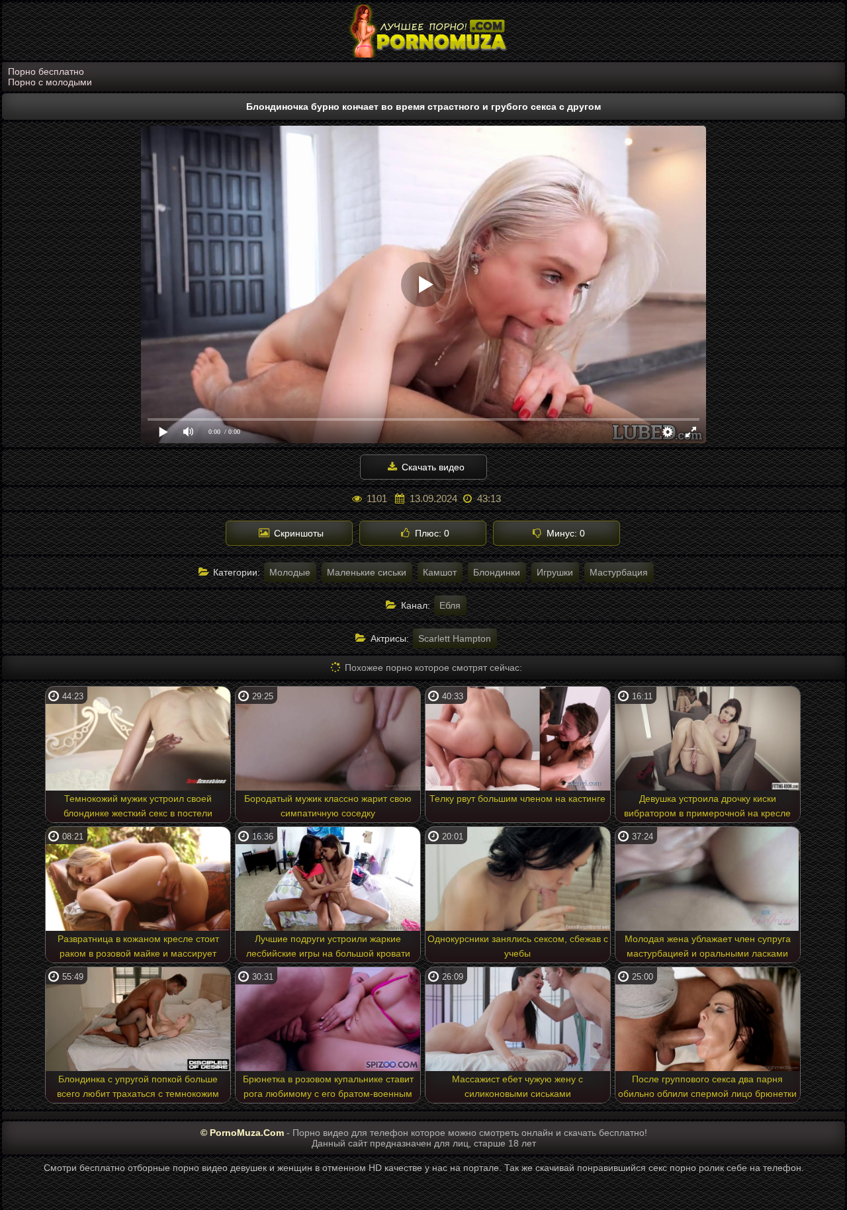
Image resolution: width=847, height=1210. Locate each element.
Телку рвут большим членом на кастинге (517, 798)
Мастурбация (619, 572)
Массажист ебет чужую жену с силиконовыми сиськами (517, 1086)
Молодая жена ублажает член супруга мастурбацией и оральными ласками (708, 946)
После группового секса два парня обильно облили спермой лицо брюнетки (707, 1086)
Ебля (450, 605)
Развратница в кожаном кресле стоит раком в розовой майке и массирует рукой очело (138, 948)
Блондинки (496, 572)
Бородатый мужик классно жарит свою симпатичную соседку (328, 805)
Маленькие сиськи (366, 572)
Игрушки (555, 572)
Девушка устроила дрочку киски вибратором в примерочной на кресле (707, 805)
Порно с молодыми (50, 82)
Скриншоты (297, 533)
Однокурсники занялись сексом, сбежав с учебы (517, 946)
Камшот (440, 572)
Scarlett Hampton (454, 638)
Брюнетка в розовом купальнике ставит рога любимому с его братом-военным (328, 1086)
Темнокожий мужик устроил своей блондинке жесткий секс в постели (138, 805)
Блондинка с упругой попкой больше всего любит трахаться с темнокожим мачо (138, 1088)
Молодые (289, 572)
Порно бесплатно (46, 71)
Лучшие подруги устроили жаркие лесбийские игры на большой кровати (328, 946)
